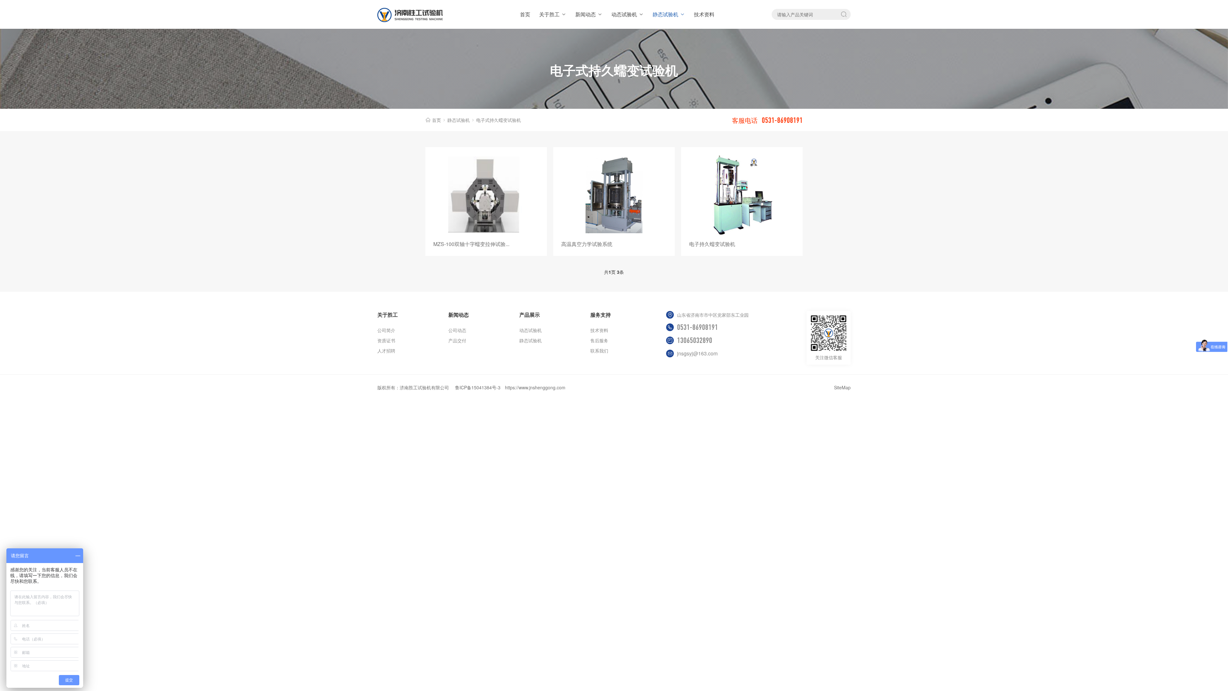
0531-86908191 (697, 327)
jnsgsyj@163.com (697, 353)
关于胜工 (549, 14)
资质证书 (386, 340)
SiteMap (842, 387)
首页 (525, 14)
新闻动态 (585, 14)
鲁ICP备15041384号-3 (477, 387)
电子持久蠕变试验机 (712, 244)
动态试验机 (624, 14)
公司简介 (386, 330)
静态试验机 (665, 14)
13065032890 (694, 340)
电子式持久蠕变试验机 (498, 120)
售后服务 (599, 340)
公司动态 (457, 330)
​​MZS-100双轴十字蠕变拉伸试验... (471, 244)
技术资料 (704, 14)
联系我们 (599, 350)
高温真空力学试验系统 (586, 244)
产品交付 (457, 340)
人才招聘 (386, 350)
